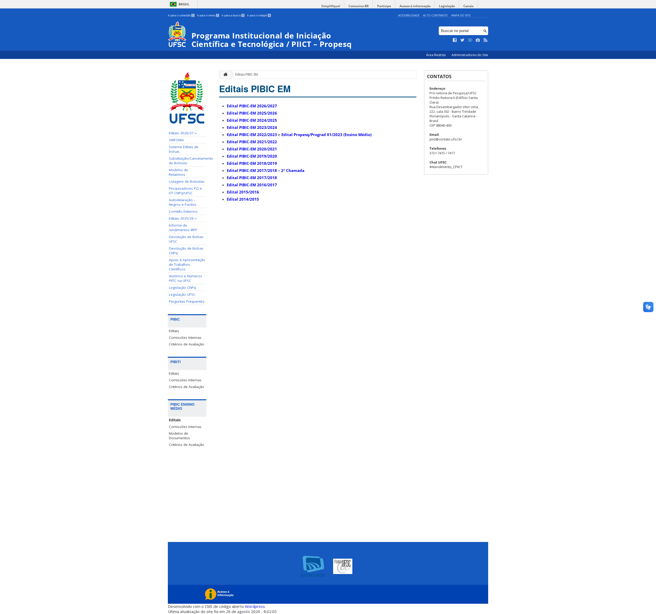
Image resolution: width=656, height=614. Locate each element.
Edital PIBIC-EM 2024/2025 (252, 120)
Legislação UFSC (182, 294)
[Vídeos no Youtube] (470, 40)
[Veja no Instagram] (478, 40)
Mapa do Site (461, 15)
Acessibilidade (408, 15)
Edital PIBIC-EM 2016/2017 (252, 184)
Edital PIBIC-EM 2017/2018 (252, 177)
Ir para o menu (207, 15)
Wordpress (255, 606)
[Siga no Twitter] (462, 40)
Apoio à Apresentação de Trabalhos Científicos (187, 264)
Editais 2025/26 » (183, 218)
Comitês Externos (183, 211)
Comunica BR (358, 6)
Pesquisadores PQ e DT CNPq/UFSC (185, 190)
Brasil (184, 4)
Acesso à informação (414, 6)
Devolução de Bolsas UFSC (186, 239)
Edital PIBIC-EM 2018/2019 (252, 163)
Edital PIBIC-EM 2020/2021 (252, 148)
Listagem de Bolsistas (186, 181)
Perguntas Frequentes (186, 301)
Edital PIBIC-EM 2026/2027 (252, 105)
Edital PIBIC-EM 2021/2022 (252, 141)
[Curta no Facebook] (455, 40)
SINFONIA (176, 140)
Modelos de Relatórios (178, 172)
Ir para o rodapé (258, 15)
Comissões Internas (185, 337)
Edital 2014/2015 (243, 199)
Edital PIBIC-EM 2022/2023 (252, 134)
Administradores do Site (470, 55)
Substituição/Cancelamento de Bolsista (187, 160)
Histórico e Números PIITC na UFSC (185, 278)
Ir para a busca (233, 15)
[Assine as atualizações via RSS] (486, 40)
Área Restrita (436, 55)
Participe (384, 6)
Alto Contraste (435, 15)
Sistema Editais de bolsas (183, 149)
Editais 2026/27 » (183, 133)
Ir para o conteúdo (181, 15)
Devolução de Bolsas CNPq (186, 250)
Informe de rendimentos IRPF (183, 227)
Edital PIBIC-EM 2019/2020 (252, 156)
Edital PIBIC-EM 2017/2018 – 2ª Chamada (265, 170)
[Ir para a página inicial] (224, 75)
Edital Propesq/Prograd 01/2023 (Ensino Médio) (326, 134)
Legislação (447, 6)
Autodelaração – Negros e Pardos (182, 202)
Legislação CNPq (182, 287)
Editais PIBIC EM (246, 74)
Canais (468, 6)
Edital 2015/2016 (243, 192)
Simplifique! (330, 6)
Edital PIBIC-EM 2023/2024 (252, 127)
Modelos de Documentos (179, 435)
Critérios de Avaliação (186, 344)
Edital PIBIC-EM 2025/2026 (252, 113)
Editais (174, 331)
